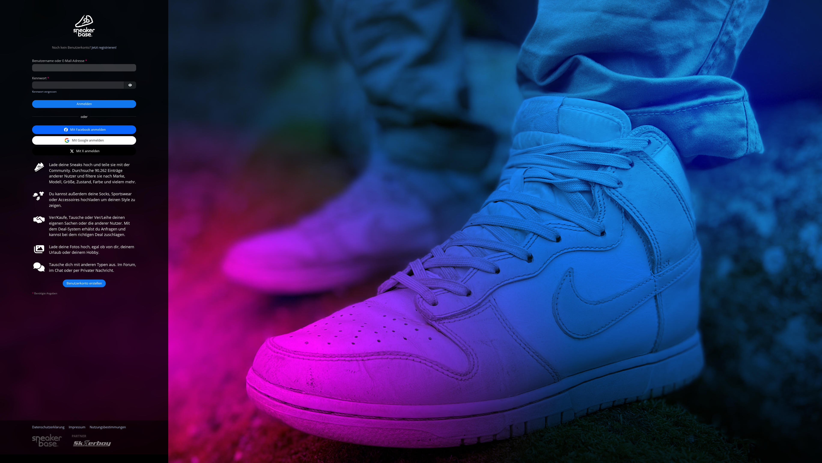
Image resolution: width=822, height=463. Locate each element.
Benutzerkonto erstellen (84, 283)
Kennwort (39, 78)
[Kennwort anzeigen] (130, 85)
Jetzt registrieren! (104, 47)
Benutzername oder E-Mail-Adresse (58, 61)
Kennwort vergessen (44, 91)
